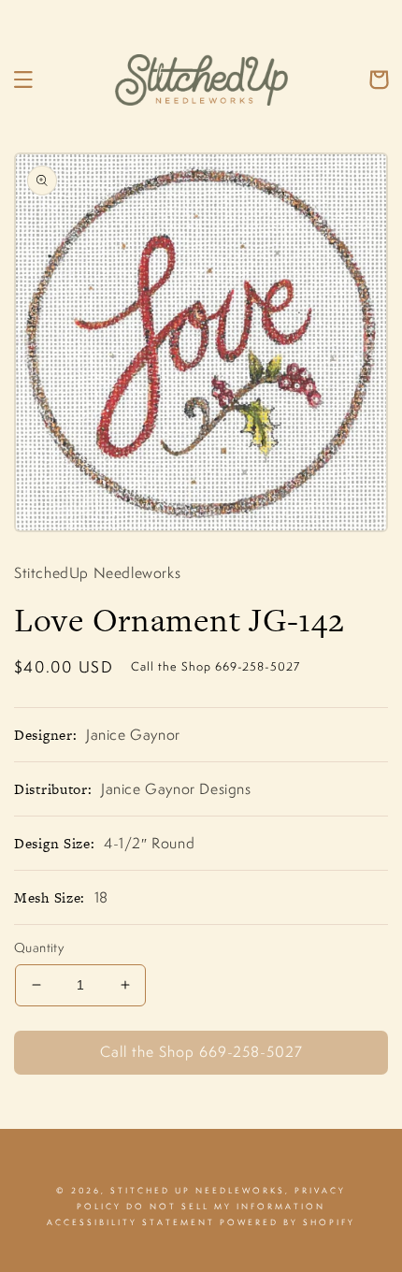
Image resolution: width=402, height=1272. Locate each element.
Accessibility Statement (131, 1222)
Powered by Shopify (287, 1222)
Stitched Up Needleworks (197, 1190)
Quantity (39, 947)
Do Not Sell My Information (225, 1206)
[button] (23, 79)
